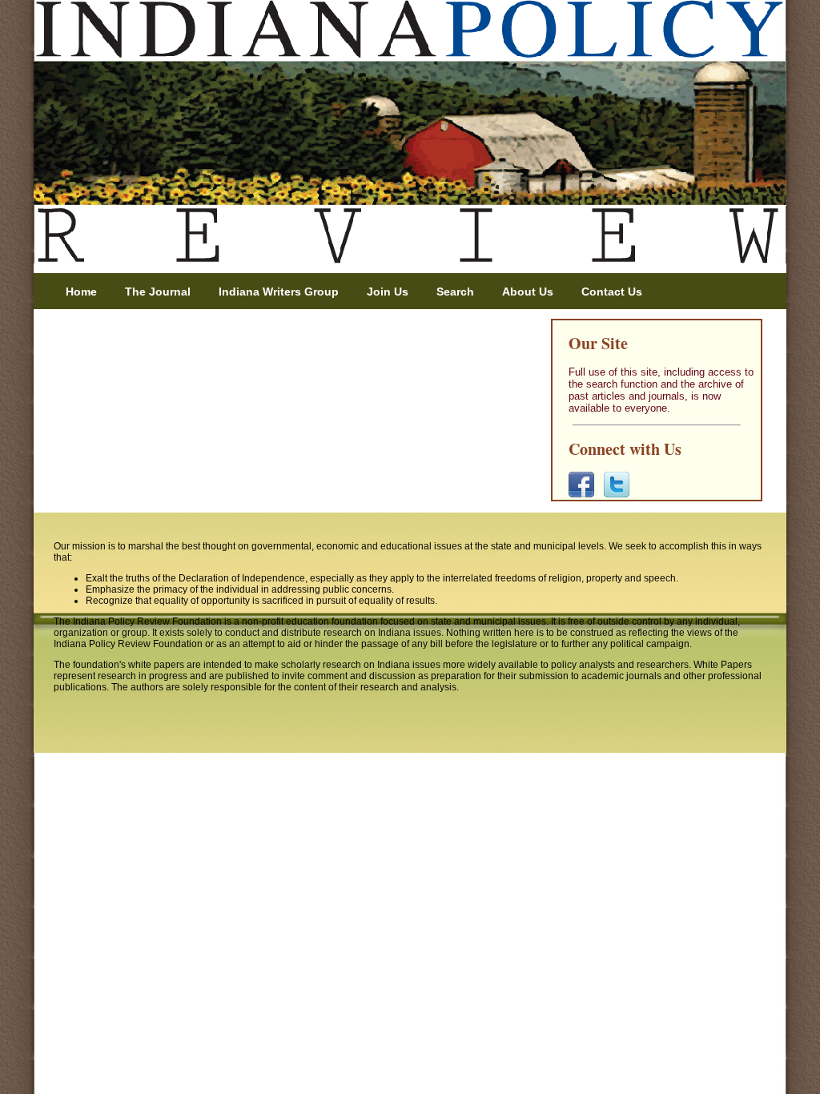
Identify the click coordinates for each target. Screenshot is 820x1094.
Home (81, 291)
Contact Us (611, 291)
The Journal (158, 291)
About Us (527, 291)
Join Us (387, 291)
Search (455, 291)
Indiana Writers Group (279, 291)
